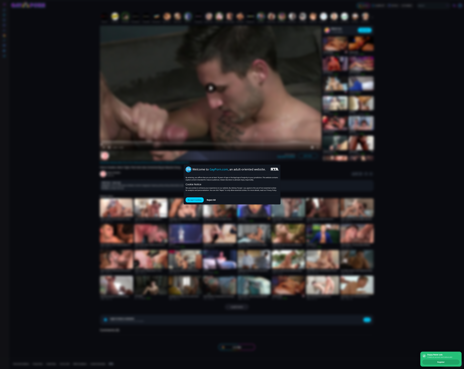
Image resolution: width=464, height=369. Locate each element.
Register (441, 362)
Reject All (211, 200)
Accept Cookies (195, 200)
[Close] (459, 354)
